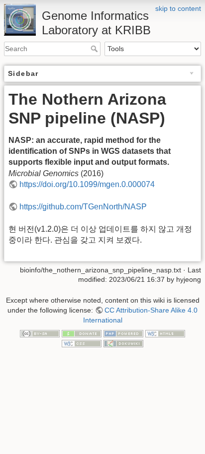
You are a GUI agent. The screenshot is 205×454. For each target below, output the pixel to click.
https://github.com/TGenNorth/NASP (83, 206)
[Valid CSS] (82, 343)
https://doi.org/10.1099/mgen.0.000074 (87, 184)
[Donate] (82, 333)
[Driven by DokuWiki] (123, 343)
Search (95, 48)
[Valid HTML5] (165, 333)
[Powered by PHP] (123, 333)
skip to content (178, 8)
